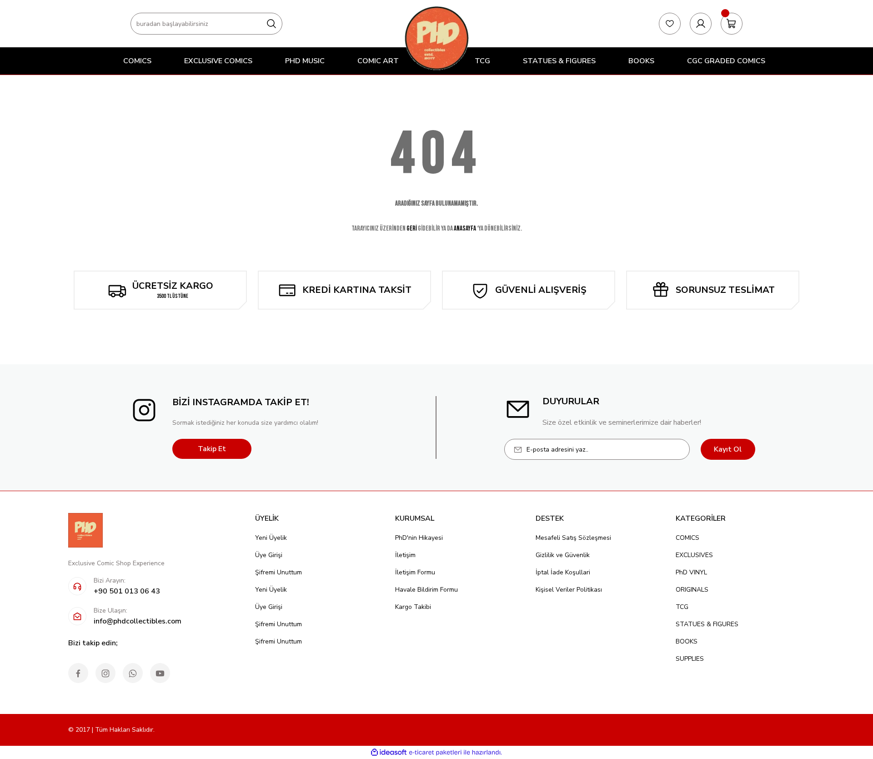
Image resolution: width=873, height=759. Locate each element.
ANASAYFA (465, 228)
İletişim (405, 555)
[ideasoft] (389, 752)
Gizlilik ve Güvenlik (563, 555)
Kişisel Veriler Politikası (569, 589)
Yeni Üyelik (271, 537)
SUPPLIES (690, 658)
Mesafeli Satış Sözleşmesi (573, 537)
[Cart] (732, 24)
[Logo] (436, 37)
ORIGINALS (692, 589)
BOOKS (686, 641)
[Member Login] (701, 24)
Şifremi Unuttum (278, 572)
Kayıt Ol (728, 449)
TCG (682, 607)
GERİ (411, 228)
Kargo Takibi (413, 607)
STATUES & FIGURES (707, 624)
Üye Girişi (268, 555)
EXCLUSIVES (694, 555)
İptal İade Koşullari (563, 572)
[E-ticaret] (435, 753)
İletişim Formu (415, 572)
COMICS (687, 537)
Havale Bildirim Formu (426, 589)
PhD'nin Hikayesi (419, 537)
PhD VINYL (691, 572)
